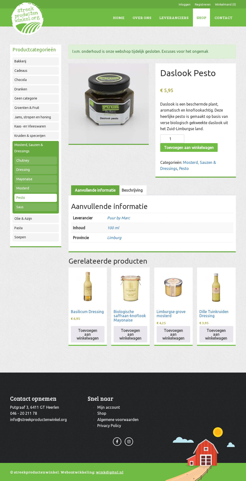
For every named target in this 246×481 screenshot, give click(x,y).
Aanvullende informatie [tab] (95, 190)
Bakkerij (20, 61)
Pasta (18, 228)
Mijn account (108, 407)
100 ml (113, 228)
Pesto (20, 198)
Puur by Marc (118, 218)
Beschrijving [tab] (132, 190)
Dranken (20, 89)
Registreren (203, 4)
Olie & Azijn (23, 218)
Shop (201, 17)
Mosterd (22, 188)
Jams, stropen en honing (32, 117)
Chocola (20, 80)
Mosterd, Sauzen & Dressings (28, 148)
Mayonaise (24, 179)
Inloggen (185, 4)
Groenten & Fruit (26, 108)
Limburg (114, 237)
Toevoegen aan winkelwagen (189, 147)
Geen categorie (25, 98)
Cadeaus (20, 71)
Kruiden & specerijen (29, 136)
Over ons (142, 17)
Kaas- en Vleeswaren (30, 126)
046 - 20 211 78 (23, 413)
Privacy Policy (109, 425)
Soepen (20, 237)
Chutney (22, 160)
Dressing (23, 170)
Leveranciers (173, 17)
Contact (223, 17)
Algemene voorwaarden (118, 419)
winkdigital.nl (109, 471)
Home (118, 17)
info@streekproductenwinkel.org (38, 419)
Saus (20, 207)
